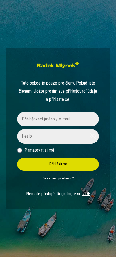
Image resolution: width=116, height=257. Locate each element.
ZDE (86, 193)
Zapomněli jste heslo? (58, 178)
